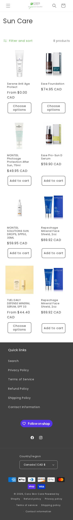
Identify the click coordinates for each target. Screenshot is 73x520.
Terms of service (26, 505)
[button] (8, 5)
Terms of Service (21, 379)
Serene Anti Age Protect (18, 85)
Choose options (19, 108)
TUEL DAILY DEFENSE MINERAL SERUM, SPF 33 (18, 303)
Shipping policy (51, 505)
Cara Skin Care (34, 494)
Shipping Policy (19, 398)
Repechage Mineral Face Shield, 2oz (50, 231)
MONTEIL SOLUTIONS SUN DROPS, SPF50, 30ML (18, 232)
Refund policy (32, 498)
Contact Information (24, 407)
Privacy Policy (18, 370)
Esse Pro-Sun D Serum (51, 157)
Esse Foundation (52, 83)
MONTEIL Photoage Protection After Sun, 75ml (18, 160)
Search (13, 361)
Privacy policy (53, 498)
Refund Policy (18, 389)
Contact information (38, 511)
